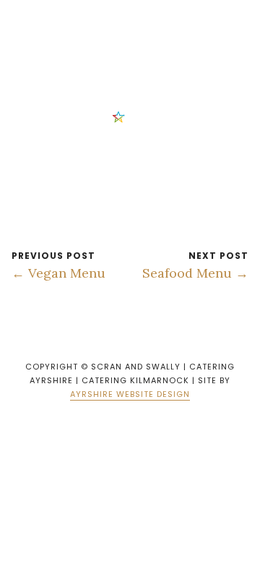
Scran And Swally (113, 21)
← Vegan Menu (58, 273)
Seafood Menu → (195, 273)
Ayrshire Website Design (130, 394)
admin (142, 116)
